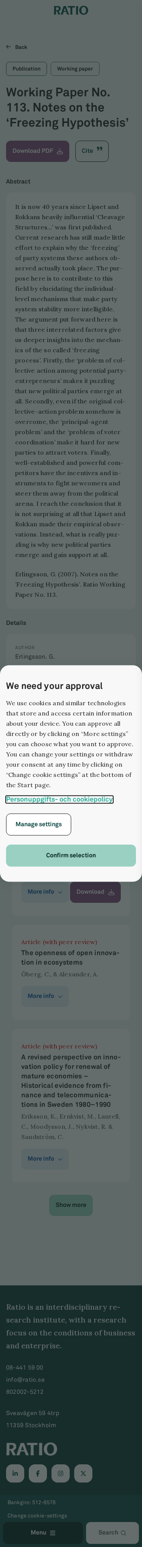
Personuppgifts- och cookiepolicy (59, 800)
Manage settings (39, 824)
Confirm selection (71, 855)
